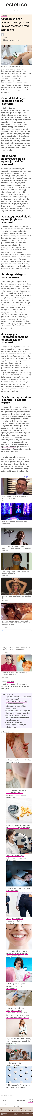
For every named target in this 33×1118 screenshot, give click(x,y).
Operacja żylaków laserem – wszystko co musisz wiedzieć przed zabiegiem (17, 717)
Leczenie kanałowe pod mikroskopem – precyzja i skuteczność (16, 724)
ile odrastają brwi (20, 1100)
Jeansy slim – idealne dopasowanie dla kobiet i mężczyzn (15, 921)
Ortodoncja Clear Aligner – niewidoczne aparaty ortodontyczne (16, 986)
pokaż (12, 108)
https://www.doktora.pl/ (10, 90)
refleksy (3, 1100)
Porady (4, 16)
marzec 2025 (10, 681)
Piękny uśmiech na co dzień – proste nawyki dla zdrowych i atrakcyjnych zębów (17, 953)
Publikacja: (10, 40)
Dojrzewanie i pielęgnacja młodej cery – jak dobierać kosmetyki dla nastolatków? (18, 1041)
